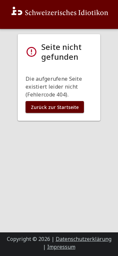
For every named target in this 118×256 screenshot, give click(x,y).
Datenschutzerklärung (83, 239)
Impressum (61, 246)
